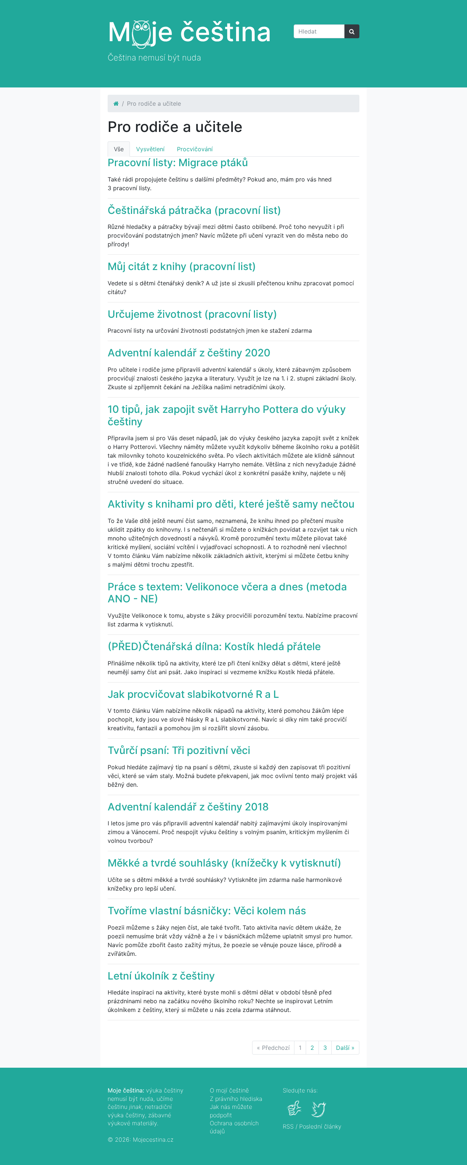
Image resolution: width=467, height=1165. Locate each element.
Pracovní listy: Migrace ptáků (178, 162)
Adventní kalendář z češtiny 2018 (188, 807)
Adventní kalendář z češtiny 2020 (189, 353)
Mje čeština (189, 31)
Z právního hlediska (236, 1098)
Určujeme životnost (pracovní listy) (192, 314)
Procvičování (195, 149)
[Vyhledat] (351, 31)
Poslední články (320, 1126)
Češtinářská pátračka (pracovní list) (194, 210)
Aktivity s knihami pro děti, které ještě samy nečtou (231, 504)
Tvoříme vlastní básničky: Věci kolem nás (207, 910)
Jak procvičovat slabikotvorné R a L (193, 694)
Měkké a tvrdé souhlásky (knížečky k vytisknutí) (224, 863)
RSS (288, 1126)
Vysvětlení (150, 149)
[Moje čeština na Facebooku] (295, 1113)
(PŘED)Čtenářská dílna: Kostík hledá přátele (214, 646)
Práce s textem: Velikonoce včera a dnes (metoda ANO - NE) (227, 592)
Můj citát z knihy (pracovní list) (182, 266)
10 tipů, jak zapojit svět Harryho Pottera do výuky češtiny (227, 415)
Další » (345, 1047)
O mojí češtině (229, 1090)
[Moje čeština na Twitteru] (319, 1113)
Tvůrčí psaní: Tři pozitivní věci (179, 750)
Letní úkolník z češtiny (161, 976)
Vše (119, 149)
